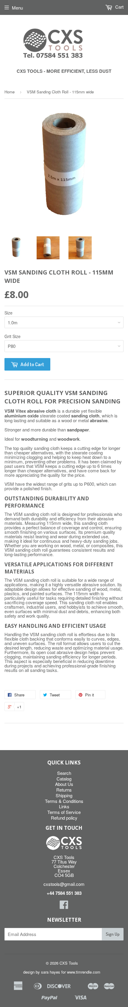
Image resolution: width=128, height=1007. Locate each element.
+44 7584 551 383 (64, 893)
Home (9, 92)
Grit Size (12, 336)
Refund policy (64, 818)
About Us (64, 784)
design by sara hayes (41, 972)
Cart (119, 7)
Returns (64, 790)
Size (8, 313)
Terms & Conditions (64, 801)
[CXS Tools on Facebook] (64, 906)
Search (64, 773)
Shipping (64, 795)
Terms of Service (64, 812)
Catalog (64, 778)
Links (64, 806)
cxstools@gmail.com (64, 884)
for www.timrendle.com (80, 972)
